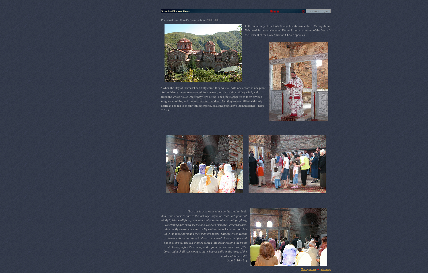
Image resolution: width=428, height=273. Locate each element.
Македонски (308, 269)
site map (326, 269)
